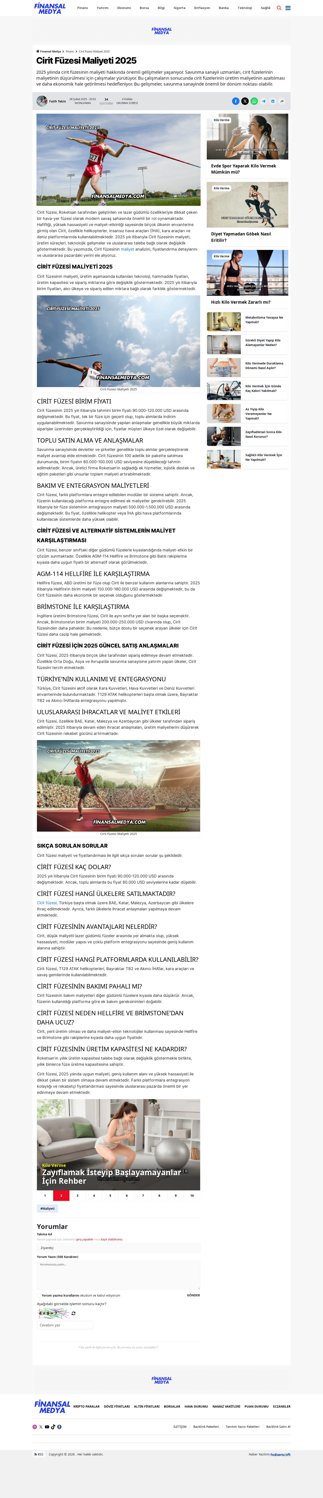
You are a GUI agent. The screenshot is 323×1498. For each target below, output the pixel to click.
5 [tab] (110, 1195)
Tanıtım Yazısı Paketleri (242, 1426)
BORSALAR (172, 1406)
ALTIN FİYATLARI (147, 1406)
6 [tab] (127, 1195)
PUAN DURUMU (257, 1406)
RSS (40, 1454)
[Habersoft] (280, 1454)
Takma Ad (44, 1234)
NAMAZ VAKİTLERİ (226, 1406)
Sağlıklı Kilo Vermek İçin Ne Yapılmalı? (263, 457)
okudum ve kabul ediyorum (81, 1295)
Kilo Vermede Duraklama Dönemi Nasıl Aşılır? (264, 365)
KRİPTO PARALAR (86, 1406)
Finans (70, 51)
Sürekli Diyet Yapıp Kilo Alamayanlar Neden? (263, 342)
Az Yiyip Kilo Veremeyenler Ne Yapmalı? (258, 413)
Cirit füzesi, (47, 903)
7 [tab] (143, 1195)
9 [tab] (176, 1195)
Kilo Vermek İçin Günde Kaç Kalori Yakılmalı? (263, 388)
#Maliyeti (47, 1208)
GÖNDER (193, 1295)
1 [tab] (45, 1195)
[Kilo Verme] (247, 136)
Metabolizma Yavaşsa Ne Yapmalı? (264, 319)
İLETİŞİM (180, 1426)
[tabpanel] (118, 1144)
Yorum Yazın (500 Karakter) (57, 1257)
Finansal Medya (51, 51)
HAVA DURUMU (196, 1406)
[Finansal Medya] (52, 1405)
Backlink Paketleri (206, 1426)
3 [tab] (77, 1195)
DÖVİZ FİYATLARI (117, 1406)
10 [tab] (192, 1195)
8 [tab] (159, 1195)
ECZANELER (281, 1406)
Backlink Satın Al (278, 1426)
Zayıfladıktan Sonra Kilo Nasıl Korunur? (263, 434)
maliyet (127, 249)
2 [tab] (61, 1195)
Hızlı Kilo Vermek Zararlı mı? (240, 302)
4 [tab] (94, 1195)
